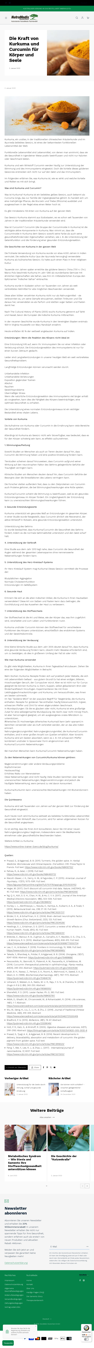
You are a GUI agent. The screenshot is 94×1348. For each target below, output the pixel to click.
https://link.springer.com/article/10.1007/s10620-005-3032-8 (57, 1030)
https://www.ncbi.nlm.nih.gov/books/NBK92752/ (49, 867)
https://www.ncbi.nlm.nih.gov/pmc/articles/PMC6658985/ (36, 950)
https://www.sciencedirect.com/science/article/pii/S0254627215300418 (42, 1016)
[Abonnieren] (87, 1246)
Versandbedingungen (13, 1299)
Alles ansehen (45, 1117)
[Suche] (76, 18)
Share (36, 1067)
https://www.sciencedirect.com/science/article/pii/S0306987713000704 (42, 943)
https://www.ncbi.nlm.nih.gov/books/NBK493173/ (31, 874)
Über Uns (30, 1288)
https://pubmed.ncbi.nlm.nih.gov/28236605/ (29, 902)
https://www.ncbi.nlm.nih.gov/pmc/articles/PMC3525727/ (36, 912)
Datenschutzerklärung (16, 1262)
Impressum (9, 1280)
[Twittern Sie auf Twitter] (50, 1067)
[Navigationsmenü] (6, 18)
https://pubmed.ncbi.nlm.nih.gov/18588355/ (29, 988)
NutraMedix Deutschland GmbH (50, 1324)
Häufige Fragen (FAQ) (35, 1292)
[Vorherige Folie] (82, 1186)
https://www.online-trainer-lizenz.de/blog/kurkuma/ (31, 846)
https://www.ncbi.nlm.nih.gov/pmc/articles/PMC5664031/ (36, 933)
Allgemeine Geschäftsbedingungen (14, 1289)
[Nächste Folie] (87, 1186)
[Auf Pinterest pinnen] (47, 1067)
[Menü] (90, 1325)
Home (29, 1280)
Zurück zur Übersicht (17, 1067)
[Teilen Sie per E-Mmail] (54, 1067)
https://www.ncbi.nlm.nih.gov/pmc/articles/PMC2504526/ (36, 922)
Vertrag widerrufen (12, 1307)
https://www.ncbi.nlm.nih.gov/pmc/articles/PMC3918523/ (35, 1044)
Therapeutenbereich (34, 1300)
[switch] (86, 1339)
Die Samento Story (34, 1296)
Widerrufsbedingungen (14, 1295)
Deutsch (84, 3)
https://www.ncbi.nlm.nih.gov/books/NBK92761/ (31, 995)
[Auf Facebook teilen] (43, 1067)
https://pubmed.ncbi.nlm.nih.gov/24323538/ (55, 968)
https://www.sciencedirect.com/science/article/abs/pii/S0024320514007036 (45, 1006)
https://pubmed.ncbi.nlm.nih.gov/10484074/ (29, 978)
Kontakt (29, 1284)
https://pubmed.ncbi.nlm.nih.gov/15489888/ (50, 957)
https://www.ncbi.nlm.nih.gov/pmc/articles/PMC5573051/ (36, 1054)
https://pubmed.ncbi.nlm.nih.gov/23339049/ (29, 1023)
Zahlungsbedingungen (14, 1303)
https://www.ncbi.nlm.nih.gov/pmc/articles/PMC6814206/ (49, 891)
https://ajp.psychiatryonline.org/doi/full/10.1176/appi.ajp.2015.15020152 (41, 884)
